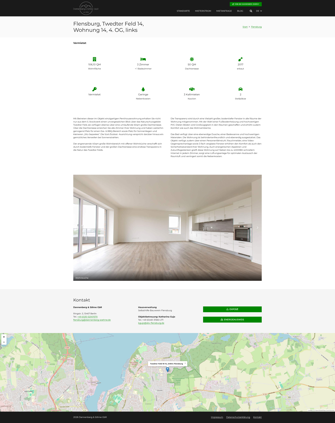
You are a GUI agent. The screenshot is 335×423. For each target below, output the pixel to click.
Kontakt (257, 417)
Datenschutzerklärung (238, 417)
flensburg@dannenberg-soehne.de (92, 320)
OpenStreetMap (320, 410)
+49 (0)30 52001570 (87, 316)
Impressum (217, 417)
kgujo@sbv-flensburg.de (151, 323)
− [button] (4, 342)
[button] (192, 11)
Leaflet (310, 410)
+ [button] (4, 337)
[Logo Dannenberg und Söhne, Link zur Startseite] (86, 8)
